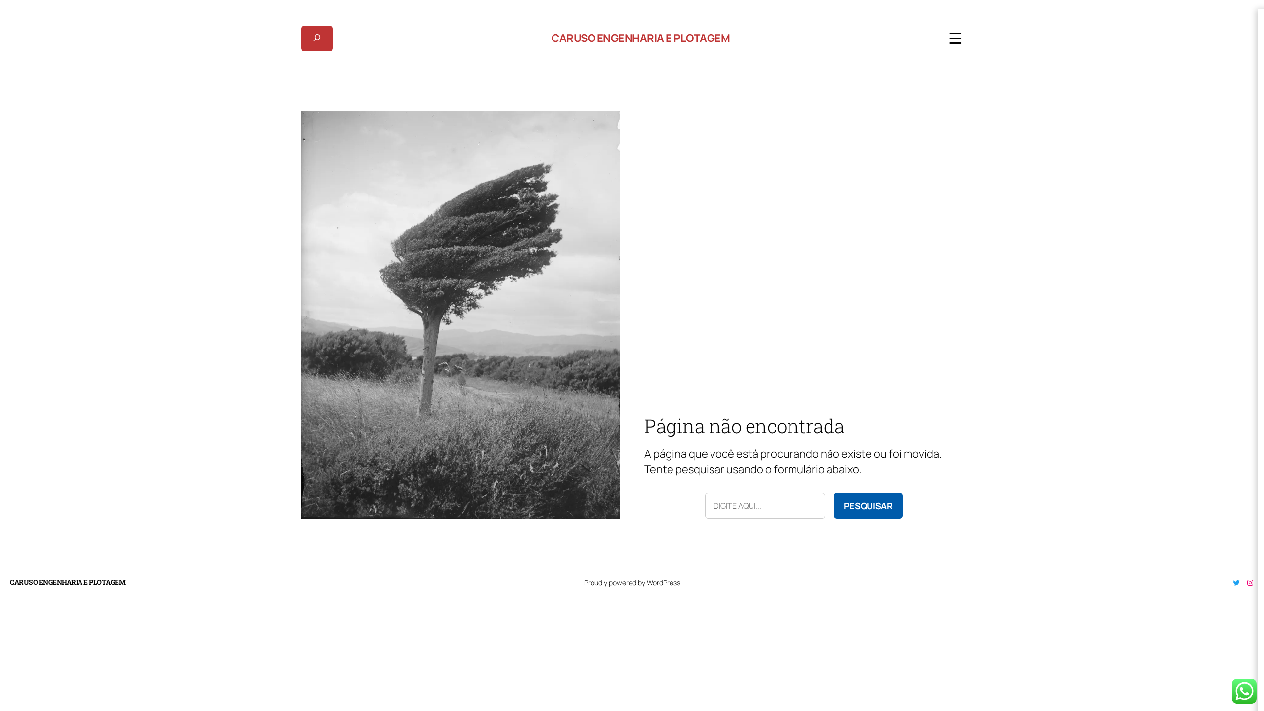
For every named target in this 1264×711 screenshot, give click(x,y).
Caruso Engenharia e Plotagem (641, 38)
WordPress (663, 582)
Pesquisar (868, 506)
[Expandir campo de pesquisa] (317, 38)
